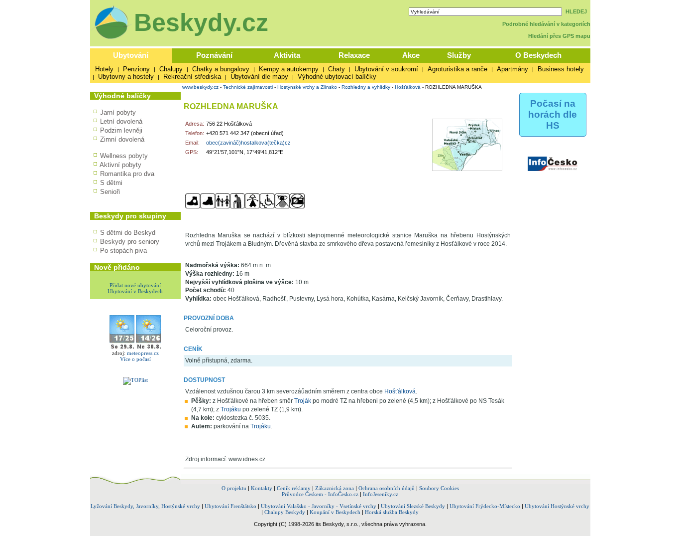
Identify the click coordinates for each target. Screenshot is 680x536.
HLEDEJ (576, 11)
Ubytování (130, 55)
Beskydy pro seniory (129, 241)
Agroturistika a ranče (457, 69)
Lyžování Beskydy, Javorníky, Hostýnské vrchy (145, 506)
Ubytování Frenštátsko (230, 506)
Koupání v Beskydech (335, 512)
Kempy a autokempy (289, 69)
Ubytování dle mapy (259, 76)
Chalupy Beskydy (284, 512)
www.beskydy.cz (200, 87)
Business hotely (561, 69)
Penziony (136, 69)
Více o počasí (135, 359)
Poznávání (214, 55)
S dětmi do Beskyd (127, 232)
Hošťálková (408, 87)
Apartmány (512, 69)
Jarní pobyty (118, 112)
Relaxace (354, 55)
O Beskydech (538, 55)
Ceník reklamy (294, 488)
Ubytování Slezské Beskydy (413, 506)
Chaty (336, 69)
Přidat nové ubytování (135, 285)
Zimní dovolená (122, 139)
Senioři (110, 191)
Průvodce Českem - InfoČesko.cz (320, 494)
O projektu (234, 488)
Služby (459, 55)
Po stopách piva (123, 250)
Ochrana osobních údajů (386, 488)
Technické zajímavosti (248, 87)
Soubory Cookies (439, 488)
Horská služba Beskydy (392, 512)
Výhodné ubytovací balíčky (337, 76)
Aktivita (287, 55)
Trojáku (231, 409)
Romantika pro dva (127, 174)
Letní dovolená (121, 121)
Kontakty (261, 488)
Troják (302, 400)
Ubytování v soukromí (386, 69)
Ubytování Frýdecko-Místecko (485, 506)
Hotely (104, 69)
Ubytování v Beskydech (135, 291)
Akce (411, 55)
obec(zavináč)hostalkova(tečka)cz (248, 143)
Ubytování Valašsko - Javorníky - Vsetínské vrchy (318, 506)
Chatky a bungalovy (220, 69)
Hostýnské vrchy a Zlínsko (307, 87)
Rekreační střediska (192, 76)
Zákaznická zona (334, 488)
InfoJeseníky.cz (380, 494)
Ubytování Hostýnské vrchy (557, 506)
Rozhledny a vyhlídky (365, 87)
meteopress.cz (143, 353)
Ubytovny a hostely (126, 76)
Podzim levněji (121, 130)
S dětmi (111, 182)
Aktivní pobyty (120, 165)
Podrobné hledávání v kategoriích (546, 24)
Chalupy (171, 69)
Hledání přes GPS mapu (559, 36)
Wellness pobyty (124, 156)
